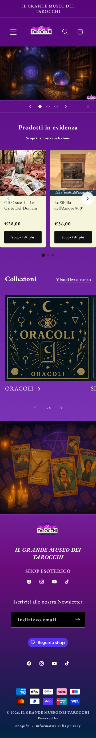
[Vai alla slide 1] (43, 255)
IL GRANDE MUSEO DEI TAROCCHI (55, 712)
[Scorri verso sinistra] (35, 408)
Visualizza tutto (73, 279)
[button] (13, 32)
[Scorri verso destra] (61, 408)
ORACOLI (19, 388)
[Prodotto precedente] (8, 198)
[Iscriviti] (77, 620)
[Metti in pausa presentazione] (90, 106)
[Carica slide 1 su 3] (40, 106)
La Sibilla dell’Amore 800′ (68, 205)
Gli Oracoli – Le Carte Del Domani (20, 205)
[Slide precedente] (30, 106)
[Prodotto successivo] (87, 198)
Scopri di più (22, 237)
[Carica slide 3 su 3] (56, 106)
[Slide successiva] (66, 106)
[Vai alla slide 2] (48, 255)
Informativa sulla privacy (58, 725)
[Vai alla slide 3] (52, 255)
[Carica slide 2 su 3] (48, 106)
